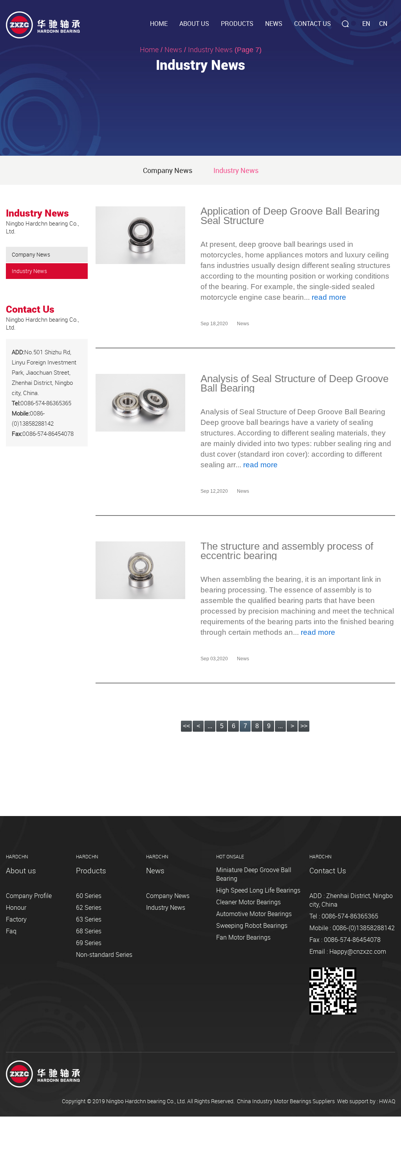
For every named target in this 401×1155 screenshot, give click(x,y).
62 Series (88, 907)
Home (159, 23)
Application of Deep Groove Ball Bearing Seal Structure (289, 215)
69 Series (88, 942)
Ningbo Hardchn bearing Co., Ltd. (146, 1101)
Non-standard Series (104, 954)
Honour (16, 907)
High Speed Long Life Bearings (258, 890)
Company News (167, 170)
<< (186, 726)
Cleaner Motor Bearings (248, 902)
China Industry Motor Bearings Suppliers (286, 1101)
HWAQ (387, 1101)
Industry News (235, 170)
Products (237, 23)
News (273, 23)
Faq (11, 931)
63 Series (88, 919)
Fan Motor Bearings (243, 937)
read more (329, 297)
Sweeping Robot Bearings (251, 925)
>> (303, 726)
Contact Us (312, 23)
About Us (194, 23)
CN (383, 23)
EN (366, 23)
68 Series (88, 931)
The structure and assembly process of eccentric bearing (286, 550)
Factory (16, 919)
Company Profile (29, 895)
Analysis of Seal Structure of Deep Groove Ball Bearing (294, 383)
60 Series (88, 895)
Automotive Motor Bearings (254, 913)
